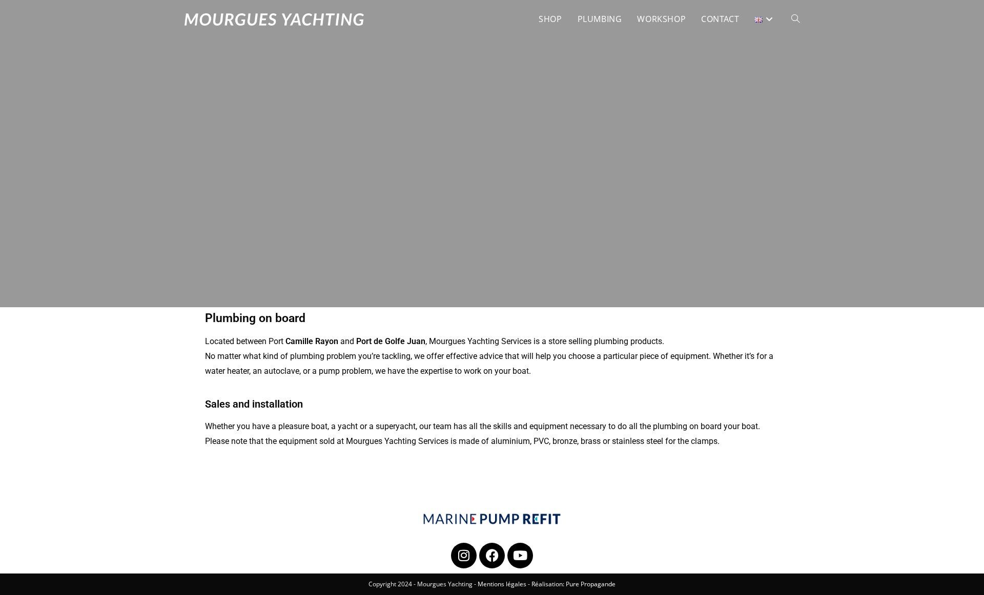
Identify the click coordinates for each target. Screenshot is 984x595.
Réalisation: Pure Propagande (573, 584)
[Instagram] (464, 555)
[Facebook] (492, 555)
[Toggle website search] (795, 19)
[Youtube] (520, 555)
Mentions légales (502, 584)
